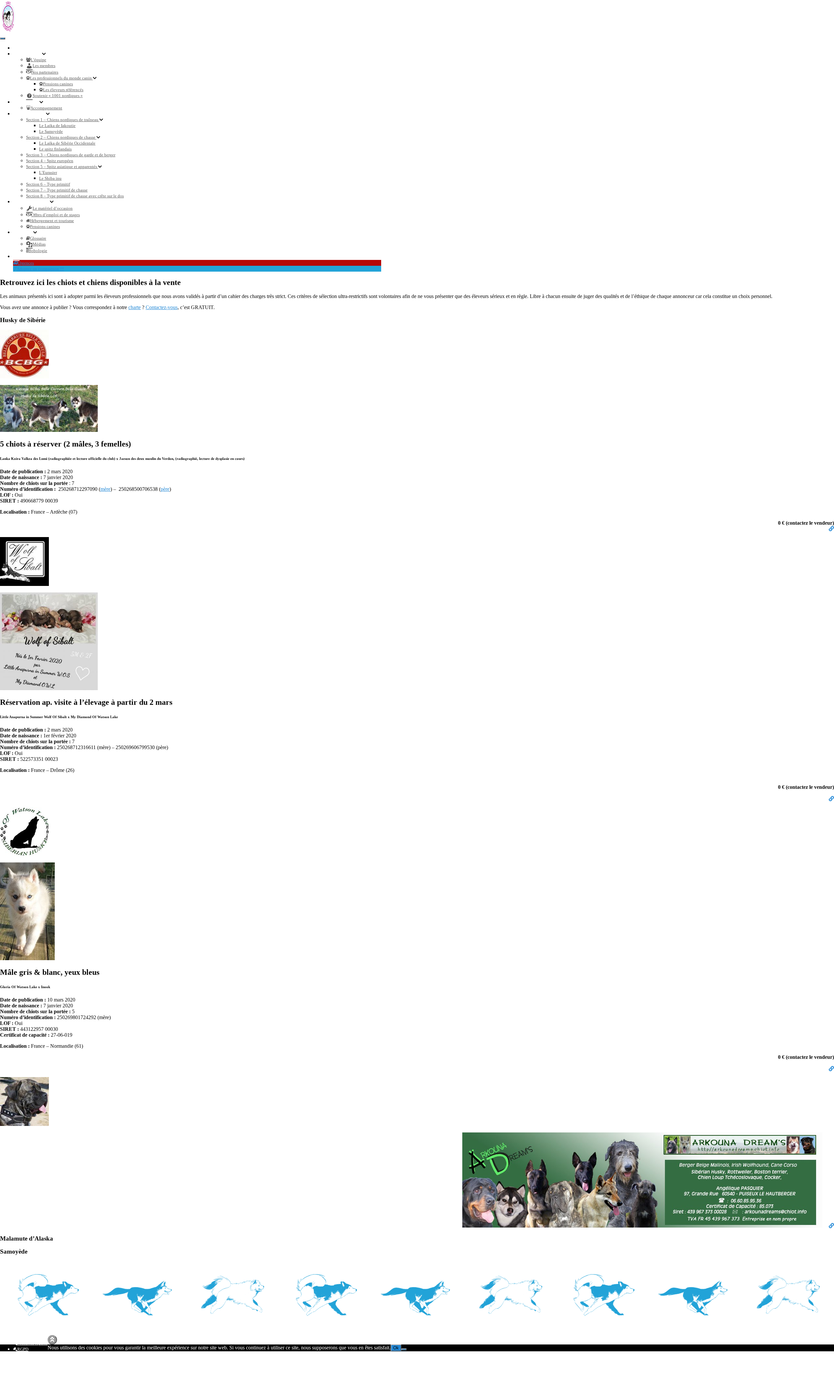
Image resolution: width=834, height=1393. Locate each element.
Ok (396, 1347)
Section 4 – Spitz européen (49, 160)
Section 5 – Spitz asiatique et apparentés (62, 166)
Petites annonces (35, 201)
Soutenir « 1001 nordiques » (58, 95)
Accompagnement (46, 108)
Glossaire (38, 238)
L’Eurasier (48, 172)
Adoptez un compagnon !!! (40, 268)
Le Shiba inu (50, 178)
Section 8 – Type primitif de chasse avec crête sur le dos (75, 195)
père (165, 489)
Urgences (26, 263)
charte (134, 307)
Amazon (24, 1385)
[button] (44, 53)
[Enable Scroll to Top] (52, 1339)
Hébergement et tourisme (52, 220)
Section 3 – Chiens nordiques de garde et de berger (70, 154)
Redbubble (26, 1373)
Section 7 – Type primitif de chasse (57, 190)
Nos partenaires (44, 72)
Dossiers (25, 232)
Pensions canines (58, 83)
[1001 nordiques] (8, 31)
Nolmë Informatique (360, 1338)
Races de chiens (31, 113)
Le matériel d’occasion (53, 208)
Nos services (28, 102)
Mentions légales (32, 1343)
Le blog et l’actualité (38, 256)
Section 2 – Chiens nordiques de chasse (61, 137)
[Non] (404, 1349)
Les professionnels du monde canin (61, 78)
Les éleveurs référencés (63, 89)
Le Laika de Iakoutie (57, 125)
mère (105, 489)
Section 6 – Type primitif (48, 184)
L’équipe (38, 59)
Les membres (44, 65)
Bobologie (37, 250)
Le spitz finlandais (55, 149)
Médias (39, 244)
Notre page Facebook (18, 1363)
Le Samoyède (51, 131)
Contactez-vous (162, 307)
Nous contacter (33, 1355)
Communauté (29, 53)
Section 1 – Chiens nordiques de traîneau (62, 119)
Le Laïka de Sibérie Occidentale (67, 143)
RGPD (22, 1349)
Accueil (24, 48)
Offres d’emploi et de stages (55, 214)
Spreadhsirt (27, 1379)
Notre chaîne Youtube (19, 1369)
